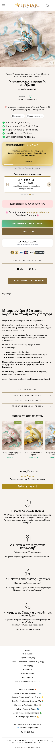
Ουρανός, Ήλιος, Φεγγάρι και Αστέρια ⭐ (27, 697)
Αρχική (8, 74)
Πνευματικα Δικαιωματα (27, 400)
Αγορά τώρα (27, 231)
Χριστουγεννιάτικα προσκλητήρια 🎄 (27, 713)
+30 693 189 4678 (36, 204)
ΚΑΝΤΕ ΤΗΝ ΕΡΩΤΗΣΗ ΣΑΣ (27, 260)
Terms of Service (27, 674)
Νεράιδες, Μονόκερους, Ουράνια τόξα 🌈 (27, 701)
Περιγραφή (18, 116)
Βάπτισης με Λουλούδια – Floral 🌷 (27, 705)
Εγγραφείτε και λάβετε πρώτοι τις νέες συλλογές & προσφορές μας (27, 741)
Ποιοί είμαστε (27, 654)
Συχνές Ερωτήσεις (27, 658)
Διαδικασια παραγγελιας (27, 395)
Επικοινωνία (27, 670)
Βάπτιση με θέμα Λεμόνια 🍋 (27, 717)
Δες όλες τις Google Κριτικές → (28, 168)
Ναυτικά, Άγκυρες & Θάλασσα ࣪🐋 (27, 693)
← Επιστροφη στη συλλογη (27, 281)
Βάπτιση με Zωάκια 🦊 (27, 689)
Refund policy (27, 677)
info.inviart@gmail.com (29, 728)
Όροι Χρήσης (28, 666)
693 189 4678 (29, 732)
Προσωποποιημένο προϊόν (27, 406)
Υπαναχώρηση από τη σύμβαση (27, 681)
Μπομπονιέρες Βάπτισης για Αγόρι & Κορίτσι (30, 74)
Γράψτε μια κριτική (27, 486)
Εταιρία (27, 650)
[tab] (22, 194)
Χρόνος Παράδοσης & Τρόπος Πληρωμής (28, 662)
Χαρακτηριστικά (35, 116)
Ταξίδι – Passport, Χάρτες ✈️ (27, 709)
